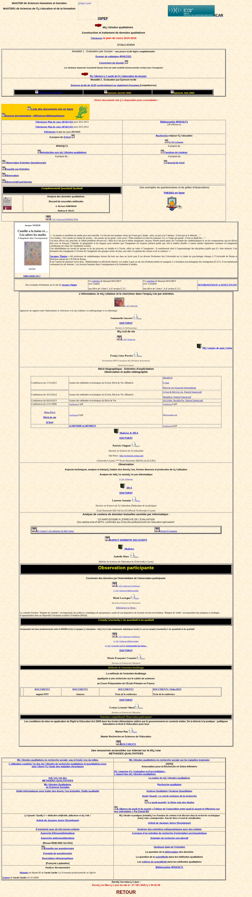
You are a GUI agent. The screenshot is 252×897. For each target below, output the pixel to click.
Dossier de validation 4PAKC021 (113, 56)
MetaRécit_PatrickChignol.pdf (177, 397)
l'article (126, 646)
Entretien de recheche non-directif (169, 838)
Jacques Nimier (59, 256)
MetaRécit (167, 378)
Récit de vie (49, 417)
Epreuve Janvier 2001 (50, 93)
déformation (171, 852)
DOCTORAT (126, 323)
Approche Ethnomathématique (58, 833)
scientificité (162, 857)
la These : (126, 608)
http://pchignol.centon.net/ (132, 455)
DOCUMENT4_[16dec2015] (167, 689)
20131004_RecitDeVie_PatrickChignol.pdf (183, 400)
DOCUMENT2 (80, 689)
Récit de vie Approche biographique (179, 388)
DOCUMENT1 (42, 689)
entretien (96, 281)
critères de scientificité (154, 862)
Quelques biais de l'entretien (169, 847)
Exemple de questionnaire (57, 853)
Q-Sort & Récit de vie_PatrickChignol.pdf (182, 392)
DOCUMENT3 (125, 689)
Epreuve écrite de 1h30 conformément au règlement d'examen (105, 85)
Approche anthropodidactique (57, 838)
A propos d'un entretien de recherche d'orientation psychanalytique (169, 833)
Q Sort (166, 383)
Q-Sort (49, 422)
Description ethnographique (57, 858)
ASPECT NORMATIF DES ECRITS (128, 540)
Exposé (6, 877)
